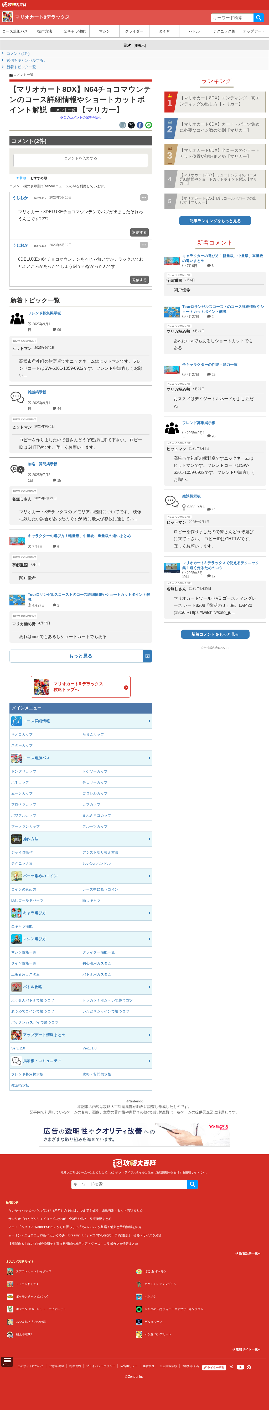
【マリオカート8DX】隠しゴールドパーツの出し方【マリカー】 (218, 200)
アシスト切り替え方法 (100, 852)
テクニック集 (224, 31)
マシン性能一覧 (24, 952)
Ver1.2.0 (18, 1048)
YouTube (240, 1367)
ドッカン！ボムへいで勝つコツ (107, 1000)
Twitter (231, 1367)
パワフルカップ (24, 815)
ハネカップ (20, 782)
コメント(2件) (18, 53)
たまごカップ (93, 734)
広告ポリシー (129, 1366)
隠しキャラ (91, 900)
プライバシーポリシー (100, 1366)
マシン (104, 31)
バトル (194, 31)
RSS (249, 1367)
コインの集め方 (24, 889)
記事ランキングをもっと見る (215, 220)
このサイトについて (31, 1366)
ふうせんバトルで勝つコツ (32, 1000)
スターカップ (22, 745)
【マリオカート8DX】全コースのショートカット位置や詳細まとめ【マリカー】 (220, 153)
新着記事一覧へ (249, 1253)
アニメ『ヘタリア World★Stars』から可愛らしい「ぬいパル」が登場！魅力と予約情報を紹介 (75, 1227)
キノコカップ (22, 734)
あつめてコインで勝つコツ (32, 1011)
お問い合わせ (191, 1366)
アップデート (254, 31)
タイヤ (164, 31)
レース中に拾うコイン (100, 889)
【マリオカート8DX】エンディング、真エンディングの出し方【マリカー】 (220, 101)
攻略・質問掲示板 (96, 1074)
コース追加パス (15, 31)
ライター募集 (216, 1367)
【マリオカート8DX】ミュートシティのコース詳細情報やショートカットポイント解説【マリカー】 (218, 179)
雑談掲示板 (20, 1085)
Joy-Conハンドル (96, 863)
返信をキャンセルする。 (26, 60)
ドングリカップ (24, 771)
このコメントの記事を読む (82, 117)
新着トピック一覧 (21, 67)
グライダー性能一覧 (98, 952)
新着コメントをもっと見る (215, 634)
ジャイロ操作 (22, 852)
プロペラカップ (24, 804)
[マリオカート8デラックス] (14, 6)
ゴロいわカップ (95, 793)
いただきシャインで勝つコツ (105, 1011)
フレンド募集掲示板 (27, 1074)
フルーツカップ (95, 826)
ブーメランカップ (25, 826)
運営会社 (148, 1366)
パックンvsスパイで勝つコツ (35, 1022)
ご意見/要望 (56, 1366)
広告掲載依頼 (168, 1366)
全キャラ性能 (75, 31)
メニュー (7, 1364)
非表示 (139, 45)
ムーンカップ (22, 793)
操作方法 (44, 31)
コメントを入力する (80, 158)
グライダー (134, 31)
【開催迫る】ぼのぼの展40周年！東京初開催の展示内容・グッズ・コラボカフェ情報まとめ (73, 1243)
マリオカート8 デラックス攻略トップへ (78, 687)
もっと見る (80, 655)
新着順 (21, 178)
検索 (259, 17)
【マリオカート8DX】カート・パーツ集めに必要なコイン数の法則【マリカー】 (220, 127)
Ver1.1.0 (89, 1048)
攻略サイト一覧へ (248, 1349)
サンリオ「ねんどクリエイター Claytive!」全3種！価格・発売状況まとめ (60, 1218)
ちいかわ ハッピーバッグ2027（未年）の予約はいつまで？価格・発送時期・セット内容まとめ (75, 1210)
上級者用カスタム (25, 974)
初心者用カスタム (96, 963)
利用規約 (75, 1366)
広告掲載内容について (215, 647)
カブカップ (91, 804)
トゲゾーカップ (95, 771)
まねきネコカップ (96, 815)
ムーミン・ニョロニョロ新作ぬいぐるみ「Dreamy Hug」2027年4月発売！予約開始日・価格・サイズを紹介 (85, 1235)
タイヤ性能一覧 (24, 963)
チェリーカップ (95, 782)
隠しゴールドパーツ (27, 900)
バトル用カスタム (96, 974)
